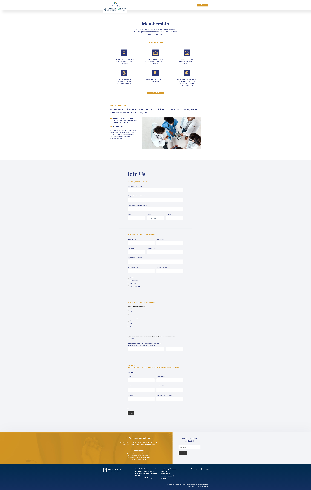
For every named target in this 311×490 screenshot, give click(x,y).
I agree (132, 338)
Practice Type (132, 395)
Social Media (134, 280)
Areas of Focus (166, 5)
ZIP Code (169, 214)
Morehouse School (167, 476)
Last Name (160, 239)
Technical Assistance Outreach (145, 469)
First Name (132, 239)
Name (130, 376)
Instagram (207, 469)
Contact (189, 5)
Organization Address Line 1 (137, 196)
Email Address (133, 267)
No (131, 311)
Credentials (132, 248)
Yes (131, 308)
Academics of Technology (144, 478)
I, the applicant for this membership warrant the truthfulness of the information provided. (145, 344)
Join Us (202, 5)
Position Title (151, 248)
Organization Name (135, 186)
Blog (180, 5)
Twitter (197, 469)
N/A (131, 314)
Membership (165, 473)
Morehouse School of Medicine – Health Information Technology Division (188, 484)
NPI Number (160, 376)
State (149, 214)
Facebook (191, 469)
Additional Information (164, 395)
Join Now (155, 92)
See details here (130, 132)
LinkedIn (202, 469)
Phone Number (161, 267)
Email (129, 386)
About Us (153, 5)
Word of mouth (135, 286)
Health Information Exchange (145, 471)
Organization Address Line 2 (137, 205)
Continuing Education (168, 469)
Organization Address (135, 258)
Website (132, 278)
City (129, 214)
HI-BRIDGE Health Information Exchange (115, 6)
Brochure (133, 283)
